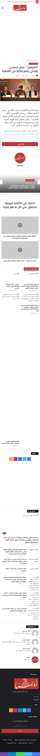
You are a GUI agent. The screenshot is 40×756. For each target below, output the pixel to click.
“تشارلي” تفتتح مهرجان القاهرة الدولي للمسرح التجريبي (12, 286)
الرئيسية (34, 59)
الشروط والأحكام (22, 743)
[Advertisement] (20, 34)
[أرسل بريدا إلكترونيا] (31, 75)
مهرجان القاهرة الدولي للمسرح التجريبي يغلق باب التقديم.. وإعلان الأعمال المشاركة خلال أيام (29, 308)
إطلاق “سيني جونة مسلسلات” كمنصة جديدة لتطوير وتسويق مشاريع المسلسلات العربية (14, 595)
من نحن (36, 696)
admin (28, 657)
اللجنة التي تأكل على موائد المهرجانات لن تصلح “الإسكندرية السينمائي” (14, 609)
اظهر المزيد (20, 144)
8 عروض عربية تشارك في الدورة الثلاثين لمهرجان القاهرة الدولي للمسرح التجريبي (29, 286)
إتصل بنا (36, 699)
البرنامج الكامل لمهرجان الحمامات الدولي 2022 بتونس (10, 442)
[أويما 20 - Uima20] (20, 8)
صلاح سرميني (26, 631)
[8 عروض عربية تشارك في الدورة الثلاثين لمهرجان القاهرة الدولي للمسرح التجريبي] (29, 278)
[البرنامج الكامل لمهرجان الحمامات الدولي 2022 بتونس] (10, 366)
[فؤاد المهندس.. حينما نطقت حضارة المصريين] (33, 571)
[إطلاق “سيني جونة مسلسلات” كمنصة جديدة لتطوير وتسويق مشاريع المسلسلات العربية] (33, 599)
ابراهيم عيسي (26, 640)
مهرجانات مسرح (27, 59)
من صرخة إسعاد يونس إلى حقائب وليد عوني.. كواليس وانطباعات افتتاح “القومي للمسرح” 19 (14, 561)
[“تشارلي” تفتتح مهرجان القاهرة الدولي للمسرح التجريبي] (10, 278)
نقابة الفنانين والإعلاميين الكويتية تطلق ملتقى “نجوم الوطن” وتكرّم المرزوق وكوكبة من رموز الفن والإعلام (14, 551)
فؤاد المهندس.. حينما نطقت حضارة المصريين (16, 569)
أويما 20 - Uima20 (7, 740)
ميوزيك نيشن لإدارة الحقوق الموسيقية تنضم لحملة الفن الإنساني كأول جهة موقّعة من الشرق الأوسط (14, 579)
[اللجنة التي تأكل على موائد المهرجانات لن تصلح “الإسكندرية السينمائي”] (33, 614)
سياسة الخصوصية (12, 743)
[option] (20, 182)
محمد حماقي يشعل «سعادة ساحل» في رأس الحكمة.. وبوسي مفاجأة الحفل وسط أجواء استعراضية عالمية (20, 540)
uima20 (33, 75)
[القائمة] (2, 8)
